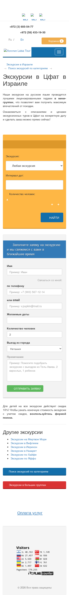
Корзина (55, 41)
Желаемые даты (18, 314)
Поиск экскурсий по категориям (28, 68)
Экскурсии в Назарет (24, 451)
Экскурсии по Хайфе (24, 454)
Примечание (15, 357)
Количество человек (21, 328)
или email (13, 300)
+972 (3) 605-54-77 (21, 26)
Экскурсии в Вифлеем (24, 443)
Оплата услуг (30, 512)
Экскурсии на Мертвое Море (29, 439)
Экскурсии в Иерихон (24, 447)
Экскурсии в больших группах (27, 485)
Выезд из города (18, 342)
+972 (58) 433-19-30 (32, 32)
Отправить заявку (27, 388)
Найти (53, 217)
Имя (9, 266)
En (22, 39)
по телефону (15, 286)
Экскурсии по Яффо (23, 458)
